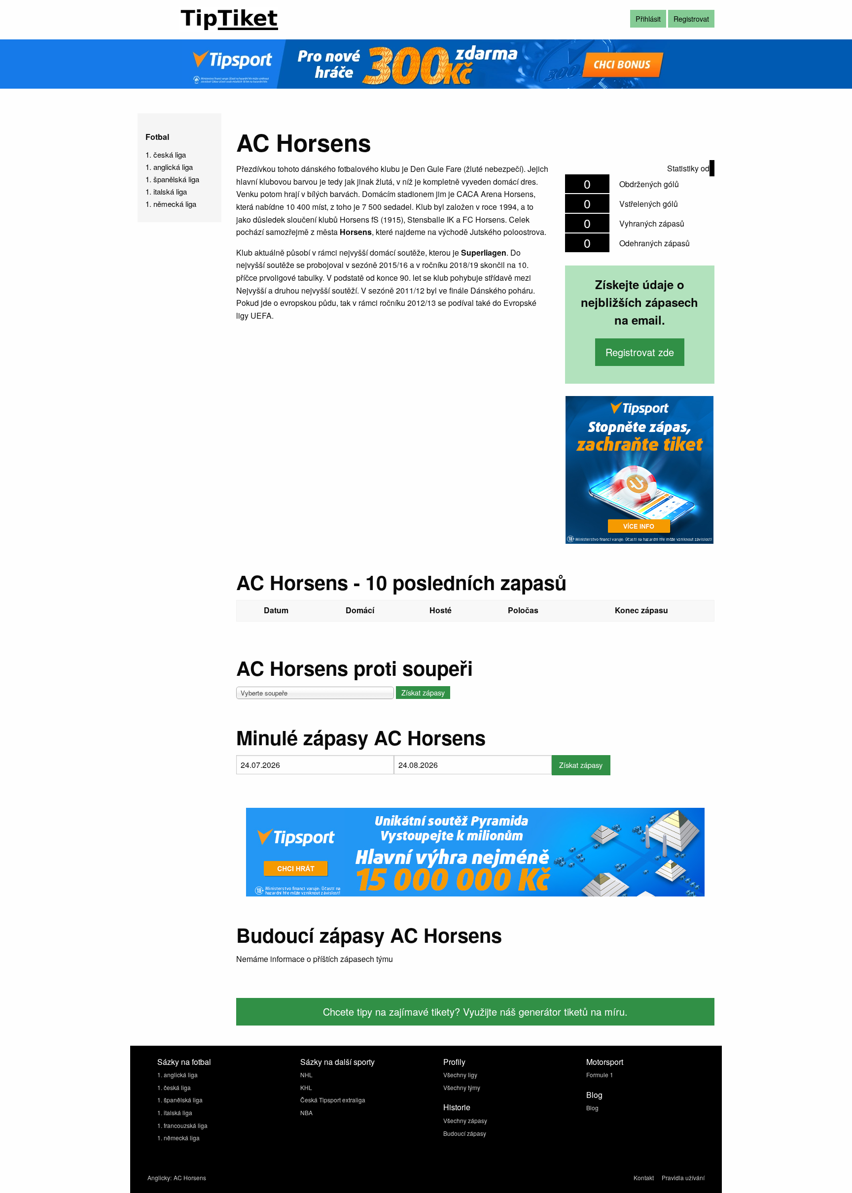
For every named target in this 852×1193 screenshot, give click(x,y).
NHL (306, 1074)
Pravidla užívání (683, 1177)
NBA (306, 1112)
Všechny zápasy (465, 1120)
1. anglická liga (169, 167)
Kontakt (644, 1177)
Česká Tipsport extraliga (332, 1099)
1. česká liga (165, 154)
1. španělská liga (172, 179)
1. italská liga (166, 191)
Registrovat (691, 18)
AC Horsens (190, 1177)
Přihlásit (648, 18)
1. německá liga (170, 204)
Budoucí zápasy (464, 1133)
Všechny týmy (461, 1087)
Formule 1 (599, 1074)
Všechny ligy (460, 1074)
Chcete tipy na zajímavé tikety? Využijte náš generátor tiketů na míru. (475, 1011)
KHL (306, 1087)
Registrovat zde (639, 352)
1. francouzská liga (182, 1125)
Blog (592, 1107)
